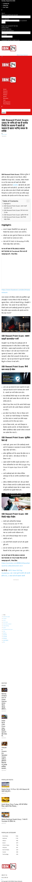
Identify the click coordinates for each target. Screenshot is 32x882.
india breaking (6, 625)
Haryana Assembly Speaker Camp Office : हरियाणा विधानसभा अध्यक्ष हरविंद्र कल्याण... (4, 758)
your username (5, 19)
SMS (4, 631)
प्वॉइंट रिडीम (5, 634)
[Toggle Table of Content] (27, 201)
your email (4, 34)
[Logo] (9, 71)
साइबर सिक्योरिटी (5, 640)
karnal (4, 627)
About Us (5, 5)
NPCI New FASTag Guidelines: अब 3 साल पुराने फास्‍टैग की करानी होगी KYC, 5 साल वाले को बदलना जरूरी (16, 573)
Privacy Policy (5, 27)
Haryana (5, 91)
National (5, 92)
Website (4, 633)
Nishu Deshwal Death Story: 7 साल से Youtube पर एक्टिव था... (14, 820)
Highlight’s (7, 203)
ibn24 (4, 620)
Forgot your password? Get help (10, 26)
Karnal (4, 89)
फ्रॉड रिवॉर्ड (5, 636)
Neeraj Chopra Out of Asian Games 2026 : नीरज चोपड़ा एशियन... (4, 701)
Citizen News (8, 116)
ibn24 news (5, 622)
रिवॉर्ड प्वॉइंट (5, 638)
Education (5, 98)
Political (5, 94)
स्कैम (4, 642)
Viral (4, 100)
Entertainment (6, 102)
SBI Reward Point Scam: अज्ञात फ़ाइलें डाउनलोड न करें (15, 207)
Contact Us (6, 3)
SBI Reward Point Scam (8, 629)
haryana (4, 618)
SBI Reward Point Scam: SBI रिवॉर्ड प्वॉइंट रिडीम (15, 218)
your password (23, 20)
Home (3, 116)
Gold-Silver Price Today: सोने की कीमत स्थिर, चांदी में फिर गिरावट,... (14, 805)
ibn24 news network (7, 623)
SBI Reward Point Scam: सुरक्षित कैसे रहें (16, 215)
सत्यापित (15, 185)
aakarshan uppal (6, 616)
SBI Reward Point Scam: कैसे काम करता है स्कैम (16, 211)
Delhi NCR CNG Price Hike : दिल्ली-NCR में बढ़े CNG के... (4, 728)
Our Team (5, 7)
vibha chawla (4, 134)
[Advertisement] (16, 157)
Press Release (6, 103)
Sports (5, 96)
